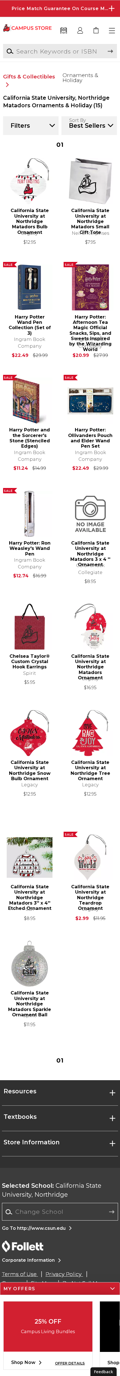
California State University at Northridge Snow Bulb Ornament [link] (30, 770)
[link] (96, 31)
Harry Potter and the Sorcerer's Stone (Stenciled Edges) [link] (29, 438)
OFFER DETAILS (70, 1363)
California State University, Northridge (51, 1190)
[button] (60, 8)
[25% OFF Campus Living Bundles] (48, 1347)
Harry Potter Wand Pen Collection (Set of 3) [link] (30, 325)
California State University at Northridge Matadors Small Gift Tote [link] (90, 218)
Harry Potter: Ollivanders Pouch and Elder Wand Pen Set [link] (90, 438)
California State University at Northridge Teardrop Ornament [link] (90, 895)
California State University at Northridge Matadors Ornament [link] (90, 664)
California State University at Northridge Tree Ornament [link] (90, 770)
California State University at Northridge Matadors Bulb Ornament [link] (30, 218)
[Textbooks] (64, 31)
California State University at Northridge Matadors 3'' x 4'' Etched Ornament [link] (29, 895)
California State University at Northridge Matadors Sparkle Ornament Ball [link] (29, 1001)
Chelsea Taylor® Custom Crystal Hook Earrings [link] (29, 662)
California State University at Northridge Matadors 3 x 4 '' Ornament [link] (90, 551)
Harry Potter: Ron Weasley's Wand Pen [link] (30, 548)
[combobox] (60, 1212)
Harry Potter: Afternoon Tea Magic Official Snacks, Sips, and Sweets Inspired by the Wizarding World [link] (90, 325)
